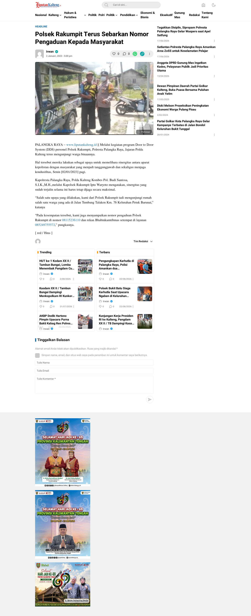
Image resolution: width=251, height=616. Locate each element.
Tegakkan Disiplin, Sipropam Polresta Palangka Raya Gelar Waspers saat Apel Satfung (183, 31)
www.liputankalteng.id (81, 144)
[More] (149, 54)
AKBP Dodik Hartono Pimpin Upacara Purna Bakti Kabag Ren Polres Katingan (54, 319)
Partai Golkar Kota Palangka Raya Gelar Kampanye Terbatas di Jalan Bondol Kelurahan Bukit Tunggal (183, 125)
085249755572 (45, 224)
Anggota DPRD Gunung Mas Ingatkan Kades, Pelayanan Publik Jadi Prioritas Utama (182, 66)
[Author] (39, 54)
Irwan (50, 51)
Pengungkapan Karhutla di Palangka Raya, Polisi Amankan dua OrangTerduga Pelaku (116, 265)
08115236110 (71, 220)
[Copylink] (142, 54)
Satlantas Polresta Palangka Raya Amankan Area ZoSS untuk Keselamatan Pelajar (186, 49)
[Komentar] (124, 54)
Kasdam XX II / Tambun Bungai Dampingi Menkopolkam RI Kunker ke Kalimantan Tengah (55, 292)
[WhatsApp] (135, 54)
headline (41, 26)
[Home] (203, 5)
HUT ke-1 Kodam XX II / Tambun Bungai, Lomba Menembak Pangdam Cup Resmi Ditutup (56, 265)
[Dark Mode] (213, 5)
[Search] (106, 5)
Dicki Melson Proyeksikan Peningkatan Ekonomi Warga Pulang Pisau (183, 108)
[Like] (114, 54)
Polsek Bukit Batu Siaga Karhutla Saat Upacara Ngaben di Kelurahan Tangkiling (114, 292)
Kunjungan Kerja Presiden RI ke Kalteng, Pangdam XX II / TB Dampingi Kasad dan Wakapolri (116, 319)
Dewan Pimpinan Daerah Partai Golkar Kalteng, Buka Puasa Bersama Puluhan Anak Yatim (183, 90)
